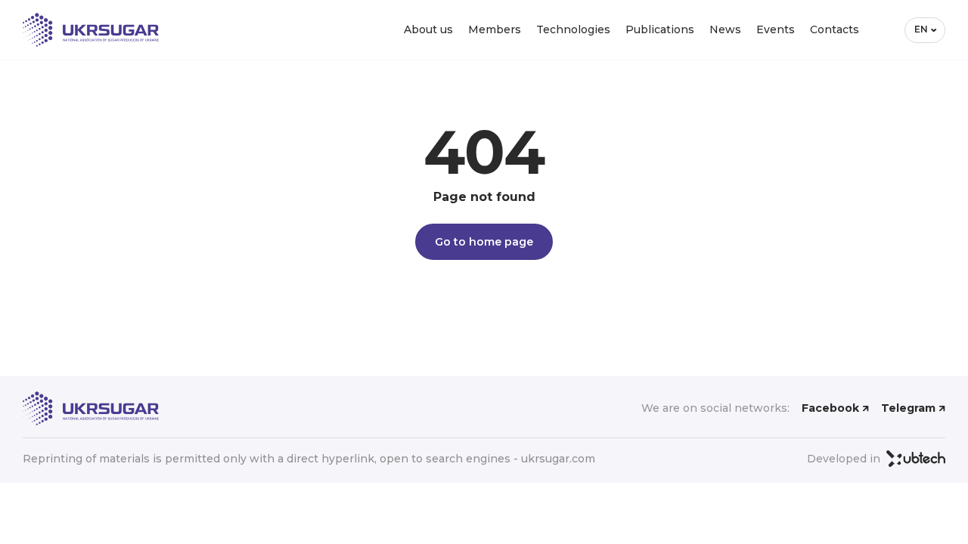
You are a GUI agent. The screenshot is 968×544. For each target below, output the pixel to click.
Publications (659, 29)
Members (494, 29)
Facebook (830, 408)
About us (428, 29)
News (725, 29)
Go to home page (484, 242)
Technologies (573, 29)
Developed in (843, 458)
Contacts (834, 29)
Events (775, 29)
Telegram (908, 408)
